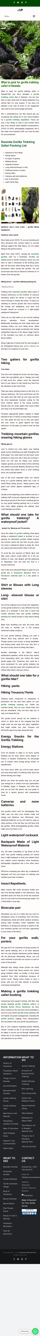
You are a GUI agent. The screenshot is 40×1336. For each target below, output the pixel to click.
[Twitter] (18, 2)
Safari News (8, 1148)
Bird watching (27, 1089)
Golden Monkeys (10, 1179)
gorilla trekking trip (31, 346)
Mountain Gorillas (10, 1167)
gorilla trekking (23, 533)
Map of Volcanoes (10, 1128)
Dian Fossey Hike (29, 1093)
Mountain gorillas (19, 539)
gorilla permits (7, 1019)
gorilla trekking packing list (14, 705)
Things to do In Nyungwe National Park (28, 1139)
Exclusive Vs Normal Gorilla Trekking (28, 1074)
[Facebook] (14, 2)
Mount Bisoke (27, 1113)
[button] (35, 1331)
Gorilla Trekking (28, 1066)
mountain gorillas (19, 292)
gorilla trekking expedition (17, 120)
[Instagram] (22, 2)
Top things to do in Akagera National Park (28, 1128)
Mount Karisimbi (10, 1199)
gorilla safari (10, 811)
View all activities (29, 1146)
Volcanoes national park (11, 576)
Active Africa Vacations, (20, 1007)
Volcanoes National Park (25, 573)
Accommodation (10, 1086)
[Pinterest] (26, 2)
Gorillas (32, 257)
